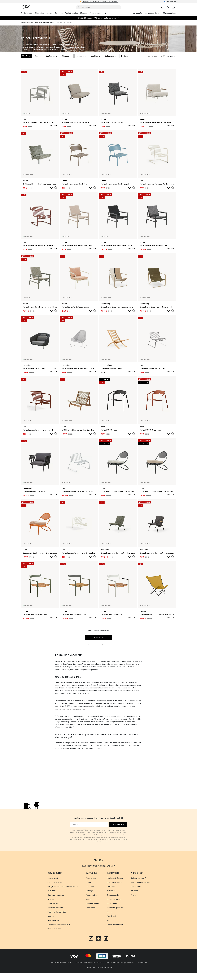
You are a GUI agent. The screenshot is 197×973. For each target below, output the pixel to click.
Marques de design (152, 13)
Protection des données (57, 912)
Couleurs (80, 56)
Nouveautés (137, 13)
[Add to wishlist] (51, 126)
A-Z (108, 920)
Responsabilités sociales (140, 882)
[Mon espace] (162, 7)
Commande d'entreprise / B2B (59, 925)
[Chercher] (79, 7)
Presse (133, 895)
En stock (38, 56)
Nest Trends (111, 916)
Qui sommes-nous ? (138, 878)
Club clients (52, 891)
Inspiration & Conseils (115, 878)
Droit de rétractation (55, 929)
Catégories (50, 56)
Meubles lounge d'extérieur (44, 22)
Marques (65, 56)
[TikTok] (106, 938)
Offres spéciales (169, 13)
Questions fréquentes (56, 895)
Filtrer (28, 56)
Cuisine (49, 13)
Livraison (51, 899)
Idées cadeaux (112, 903)
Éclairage (59, 13)
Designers (125, 56)
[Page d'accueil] (25, 7)
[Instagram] (98, 938)
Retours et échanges (55, 882)
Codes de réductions (115, 925)
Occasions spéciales (115, 908)
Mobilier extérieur (27, 22)
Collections (109, 56)
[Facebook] (91, 938)
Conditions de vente (55, 908)
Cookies (51, 916)
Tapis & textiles (71, 13)
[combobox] (170, 1)
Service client (53, 878)
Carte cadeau (91, 908)
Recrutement (136, 886)
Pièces (109, 912)
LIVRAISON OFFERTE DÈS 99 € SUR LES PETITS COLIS (100, 2)
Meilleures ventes (114, 899)
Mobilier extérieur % (98, 13)
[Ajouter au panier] (55, 126)
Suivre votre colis (54, 903)
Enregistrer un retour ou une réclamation (63, 886)
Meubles (83, 13)
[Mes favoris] (168, 7)
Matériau (94, 56)
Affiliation (134, 891)
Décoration (39, 13)
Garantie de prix (54, 920)
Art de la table (26, 13)
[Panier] (173, 7)
